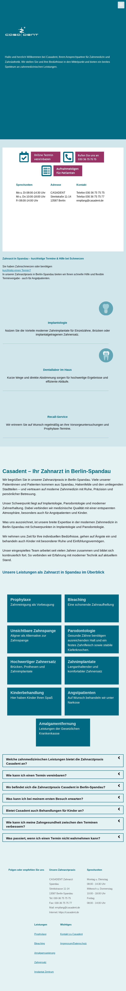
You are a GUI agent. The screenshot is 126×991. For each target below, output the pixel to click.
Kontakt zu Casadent (71, 934)
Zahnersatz (40, 962)
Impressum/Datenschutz (73, 943)
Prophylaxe (40, 934)
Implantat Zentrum (44, 971)
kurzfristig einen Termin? (16, 270)
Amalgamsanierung (44, 952)
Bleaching (39, 943)
